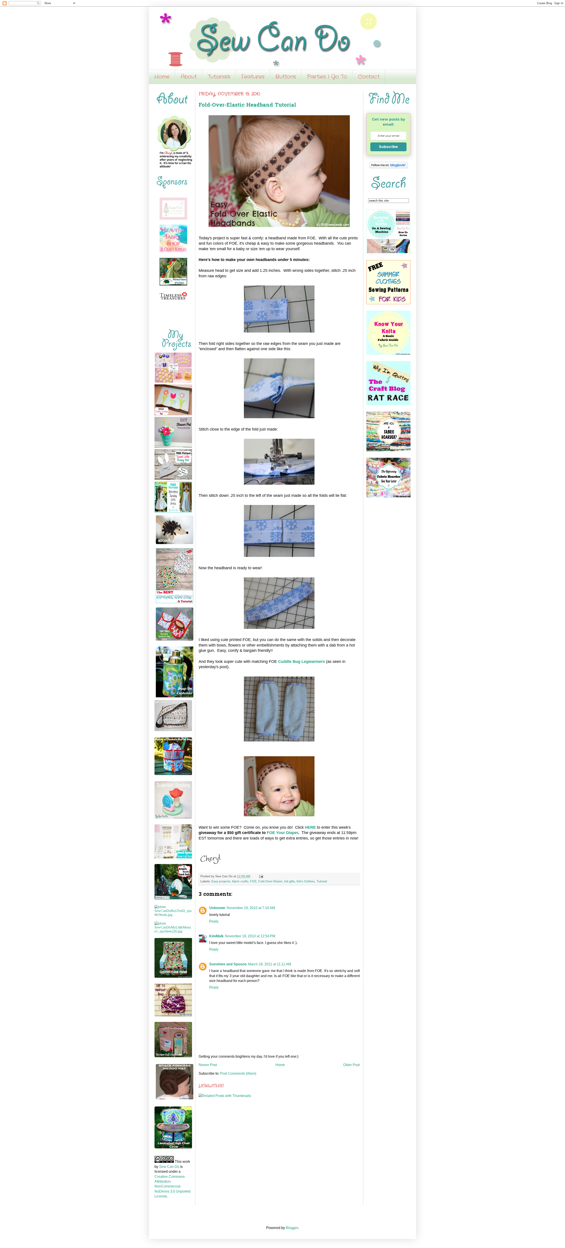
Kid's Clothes (306, 881)
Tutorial (321, 881)
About (189, 77)
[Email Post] (260, 876)
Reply (213, 921)
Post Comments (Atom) (238, 1073)
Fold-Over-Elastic (270, 881)
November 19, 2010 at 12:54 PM (250, 936)
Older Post (351, 1065)
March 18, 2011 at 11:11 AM (269, 964)
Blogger (292, 1228)
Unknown (217, 908)
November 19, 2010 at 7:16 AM (251, 908)
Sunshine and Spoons (228, 964)
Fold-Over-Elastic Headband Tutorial (247, 105)
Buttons (285, 77)
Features (252, 77)
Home (162, 77)
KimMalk (216, 936)
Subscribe (388, 147)
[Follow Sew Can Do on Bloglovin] (388, 167)
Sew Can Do (169, 1167)
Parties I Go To (327, 77)
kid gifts (289, 881)
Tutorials (219, 77)
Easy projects (220, 881)
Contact (369, 77)
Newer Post (208, 1065)
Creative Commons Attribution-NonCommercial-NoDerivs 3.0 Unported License (172, 1186)
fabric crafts (240, 881)
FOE (253, 881)
